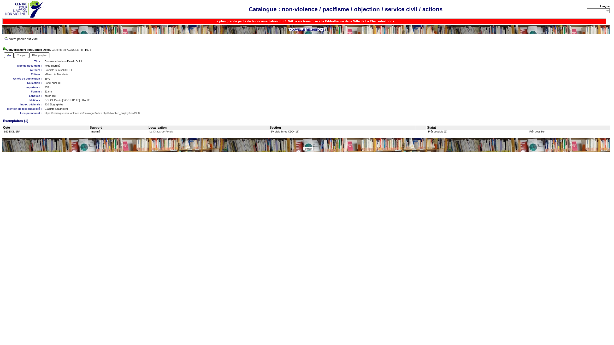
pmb (308, 148)
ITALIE (86, 100)
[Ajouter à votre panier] (9, 56)
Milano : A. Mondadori (57, 74)
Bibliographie (39, 55)
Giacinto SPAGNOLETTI (67, 50)
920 (47, 104)
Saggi (48, 82)
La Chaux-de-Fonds (161, 131)
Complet (21, 55)
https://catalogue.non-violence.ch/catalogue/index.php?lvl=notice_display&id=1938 (92, 113)
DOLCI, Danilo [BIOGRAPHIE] (62, 100)
